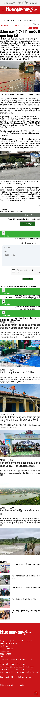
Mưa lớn (3, 212)
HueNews (31, 3)
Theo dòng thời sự (29, 20)
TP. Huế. (20, 212)
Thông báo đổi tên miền (12, 685)
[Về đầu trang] (36, 693)
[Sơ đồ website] (19, 3)
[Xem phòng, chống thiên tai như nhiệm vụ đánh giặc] (5, 591)
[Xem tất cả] (4, 10)
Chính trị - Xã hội (16, 20)
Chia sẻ (33, 28)
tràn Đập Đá (10, 212)
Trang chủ (6, 20)
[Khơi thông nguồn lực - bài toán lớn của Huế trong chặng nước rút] (5, 580)
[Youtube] (26, 3)
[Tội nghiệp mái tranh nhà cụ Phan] (5, 603)
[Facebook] (23, 3)
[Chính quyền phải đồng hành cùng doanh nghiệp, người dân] (5, 614)
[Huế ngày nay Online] (23, 10)
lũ (16, 212)
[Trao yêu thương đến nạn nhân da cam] (5, 568)
